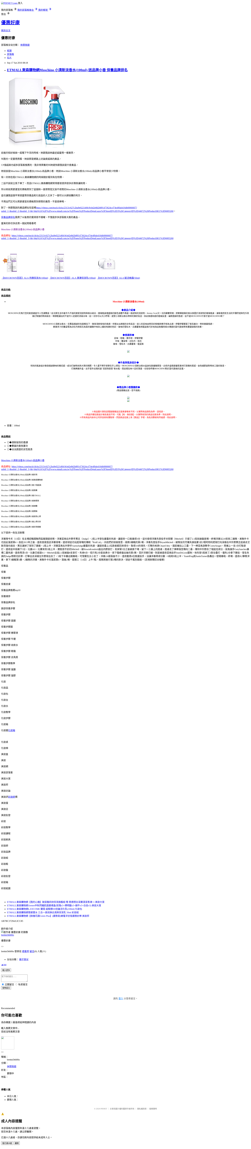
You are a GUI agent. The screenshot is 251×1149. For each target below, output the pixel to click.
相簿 (9, 51)
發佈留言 (6, 988)
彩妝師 (11, 797)
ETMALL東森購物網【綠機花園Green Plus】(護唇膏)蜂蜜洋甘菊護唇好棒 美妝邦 (48, 916)
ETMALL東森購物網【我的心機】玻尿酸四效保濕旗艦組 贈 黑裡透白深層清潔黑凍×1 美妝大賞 (55, 902)
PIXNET (104, 1109)
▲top (3, 964)
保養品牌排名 (8, 217)
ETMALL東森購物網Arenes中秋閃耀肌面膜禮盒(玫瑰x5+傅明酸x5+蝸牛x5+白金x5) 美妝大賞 (54, 905)
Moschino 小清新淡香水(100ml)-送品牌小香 (22, 460)
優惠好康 (10, 22)
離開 (17, 1143)
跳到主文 (5, 30)
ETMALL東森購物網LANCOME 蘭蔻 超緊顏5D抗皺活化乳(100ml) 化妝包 (44, 909)
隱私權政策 (142, 1109)
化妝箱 (11, 730)
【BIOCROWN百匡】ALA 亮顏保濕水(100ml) (25, 278)
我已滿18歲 (7, 1143)
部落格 (10, 54)
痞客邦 (25, 951)
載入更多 (6, 970)
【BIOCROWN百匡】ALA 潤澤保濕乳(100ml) (72, 278)
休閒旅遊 (25, 45)
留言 (32, 951)
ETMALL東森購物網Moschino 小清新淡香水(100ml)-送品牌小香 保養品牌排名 (67, 70)
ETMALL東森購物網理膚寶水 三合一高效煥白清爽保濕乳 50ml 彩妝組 (43, 912)
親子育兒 (23, 959)
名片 (9, 57)
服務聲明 (153, 1109)
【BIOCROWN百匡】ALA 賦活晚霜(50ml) (118, 278)
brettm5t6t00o (7, 935)
